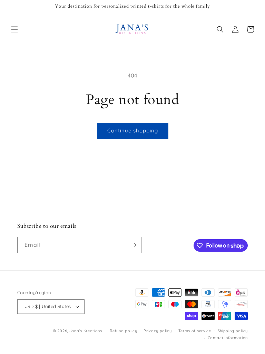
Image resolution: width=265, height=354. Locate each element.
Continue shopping (132, 130)
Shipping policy (233, 330)
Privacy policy (158, 330)
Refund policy (123, 330)
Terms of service (194, 330)
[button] (14, 29)
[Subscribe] (133, 245)
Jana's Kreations (85, 330)
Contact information (228, 337)
